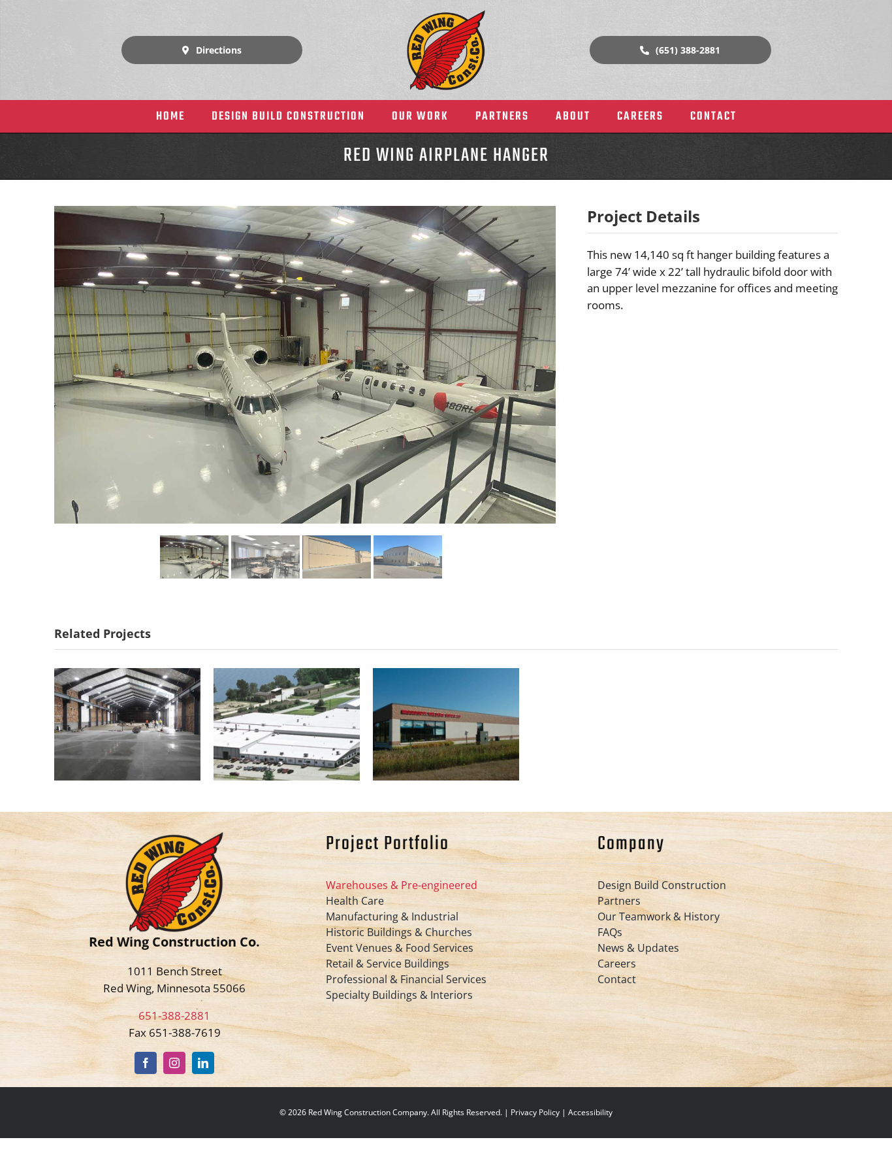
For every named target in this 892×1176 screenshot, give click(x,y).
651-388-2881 (174, 1015)
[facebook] (146, 1063)
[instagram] (174, 1063)
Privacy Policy (535, 1112)
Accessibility (590, 1112)
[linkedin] (203, 1063)
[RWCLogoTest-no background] (446, 15)
